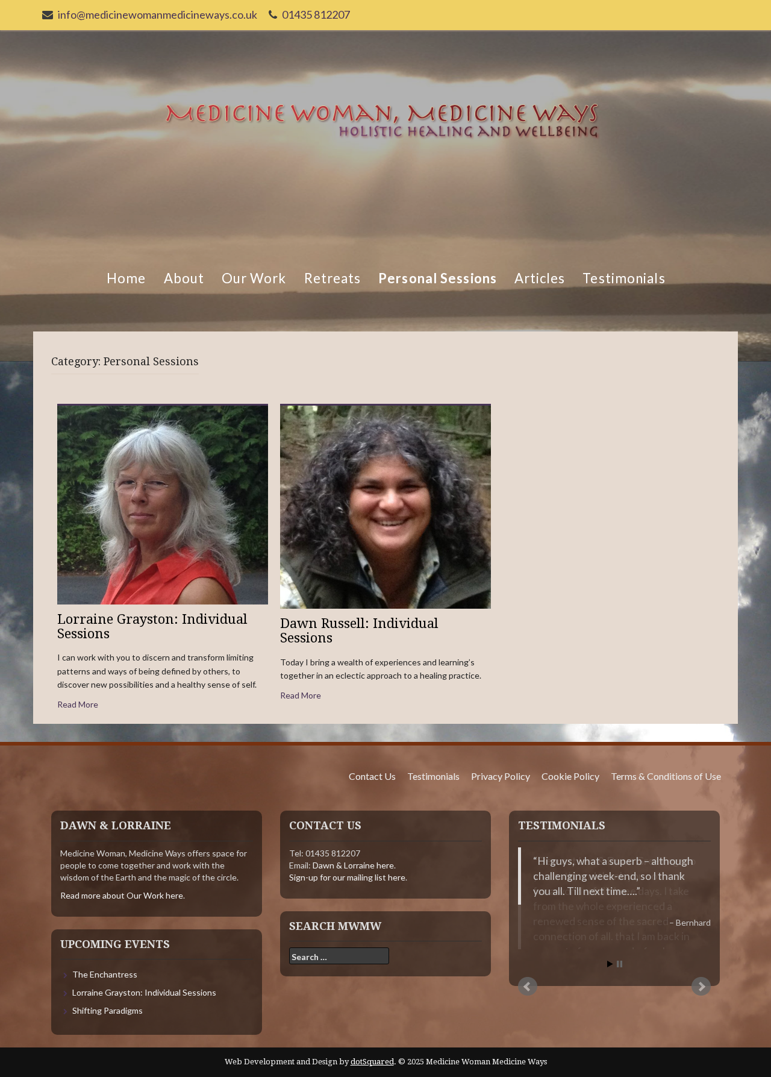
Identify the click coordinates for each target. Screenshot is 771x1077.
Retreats (332, 278)
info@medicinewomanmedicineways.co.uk (157, 14)
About (183, 278)
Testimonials (623, 278)
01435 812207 (316, 14)
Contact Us (372, 776)
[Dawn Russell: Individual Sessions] (385, 506)
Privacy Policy (500, 776)
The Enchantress (104, 974)
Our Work (254, 278)
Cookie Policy (570, 776)
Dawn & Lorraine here (353, 865)
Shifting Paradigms (107, 1010)
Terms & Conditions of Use (666, 776)
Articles (539, 278)
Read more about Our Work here (121, 895)
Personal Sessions (437, 278)
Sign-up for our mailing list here (347, 877)
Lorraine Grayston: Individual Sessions (152, 626)
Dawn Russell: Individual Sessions (359, 630)
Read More (77, 704)
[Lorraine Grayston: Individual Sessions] (162, 503)
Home (126, 278)
